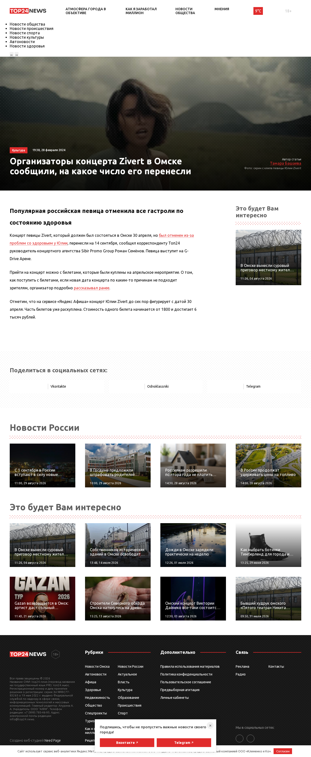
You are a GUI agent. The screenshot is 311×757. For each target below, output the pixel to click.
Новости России (130, 666)
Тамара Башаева (285, 163)
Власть (124, 682)
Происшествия (129, 705)
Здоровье (93, 690)
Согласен (283, 751)
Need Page (52, 740)
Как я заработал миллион (141, 11)
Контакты (276, 666)
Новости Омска (97, 666)
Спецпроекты (96, 713)
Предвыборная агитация (179, 690)
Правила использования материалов (190, 666)
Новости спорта (25, 33)
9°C (258, 11)
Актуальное (127, 674)
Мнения (222, 9)
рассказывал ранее (91, 288)
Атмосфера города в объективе (86, 11)
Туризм (91, 721)
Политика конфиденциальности (186, 674)
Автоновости (22, 41)
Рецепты (92, 740)
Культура (125, 690)
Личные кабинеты (174, 698)
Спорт (123, 713)
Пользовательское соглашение (185, 682)
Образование (128, 698)
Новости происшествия (31, 28)
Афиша (90, 682)
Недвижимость (97, 698)
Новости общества (185, 11)
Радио (241, 674)
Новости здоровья (27, 46)
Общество (93, 705)
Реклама (242, 666)
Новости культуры (27, 37)
